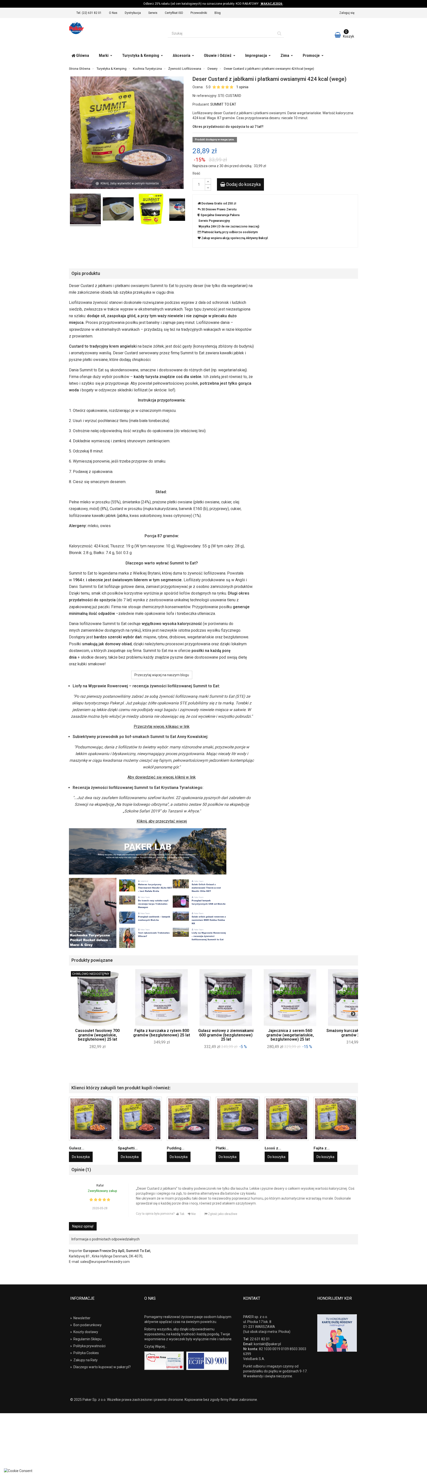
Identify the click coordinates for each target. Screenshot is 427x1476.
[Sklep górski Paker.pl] (114, 28)
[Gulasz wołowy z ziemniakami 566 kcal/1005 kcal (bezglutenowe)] (91, 1119)
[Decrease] (208, 187)
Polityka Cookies (84, 1353)
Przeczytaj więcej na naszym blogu (161, 675)
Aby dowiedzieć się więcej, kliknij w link (162, 777)
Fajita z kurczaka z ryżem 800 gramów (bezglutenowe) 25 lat (161, 1032)
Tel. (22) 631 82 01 (89, 13)
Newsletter (80, 1318)
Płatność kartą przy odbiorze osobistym (230, 232)
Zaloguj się (346, 13)
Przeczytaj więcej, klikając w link (162, 726)
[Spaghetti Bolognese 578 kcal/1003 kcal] (140, 1119)
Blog (217, 13)
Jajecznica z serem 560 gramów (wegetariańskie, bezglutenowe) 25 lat (290, 1035)
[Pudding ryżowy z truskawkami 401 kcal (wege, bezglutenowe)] (189, 1119)
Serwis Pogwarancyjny (214, 221)
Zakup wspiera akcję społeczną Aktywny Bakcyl (234, 238)
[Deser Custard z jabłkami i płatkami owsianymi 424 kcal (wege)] (151, 210)
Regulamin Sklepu (86, 1339)
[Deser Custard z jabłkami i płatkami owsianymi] (85, 210)
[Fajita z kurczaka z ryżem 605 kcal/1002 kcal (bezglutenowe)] (336, 1119)
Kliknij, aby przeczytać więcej (162, 821)
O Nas (113, 13)
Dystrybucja (133, 13)
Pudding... (175, 1148)
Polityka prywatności (88, 1346)
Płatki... (222, 1148)
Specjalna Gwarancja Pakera (220, 215)
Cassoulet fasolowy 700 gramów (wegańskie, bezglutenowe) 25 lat (97, 1035)
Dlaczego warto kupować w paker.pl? (100, 1367)
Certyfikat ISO (174, 13)
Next (353, 1013)
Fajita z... (322, 1148)
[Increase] (208, 181)
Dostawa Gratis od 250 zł (218, 203)
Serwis (152, 13)
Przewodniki (199, 13)
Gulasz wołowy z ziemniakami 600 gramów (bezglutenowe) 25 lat (226, 1035)
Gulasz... (76, 1148)
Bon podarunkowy (86, 1325)
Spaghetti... (128, 1148)
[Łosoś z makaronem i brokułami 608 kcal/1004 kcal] (287, 1119)
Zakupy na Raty (84, 1360)
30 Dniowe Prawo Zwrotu (218, 209)
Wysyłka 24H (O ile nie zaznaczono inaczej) (228, 226)
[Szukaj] (279, 33)
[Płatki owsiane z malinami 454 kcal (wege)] (238, 1119)
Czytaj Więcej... (155, 1346)
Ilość (196, 173)
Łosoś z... (273, 1148)
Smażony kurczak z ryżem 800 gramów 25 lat (354, 1032)
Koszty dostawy (84, 1332)
